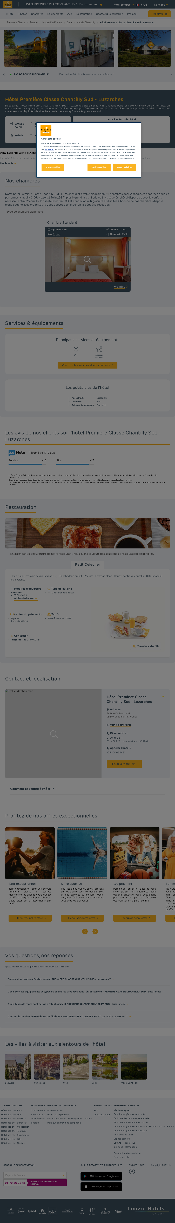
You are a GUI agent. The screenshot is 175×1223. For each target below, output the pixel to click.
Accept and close (124, 167)
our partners (49, 150)
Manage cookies (53, 167)
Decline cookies (99, 167)
